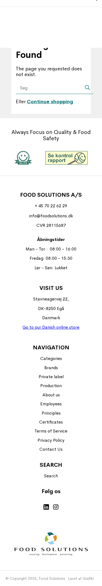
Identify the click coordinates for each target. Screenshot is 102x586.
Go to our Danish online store (51, 327)
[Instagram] (55, 507)
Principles (51, 413)
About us (51, 395)
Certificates (51, 422)
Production (51, 385)
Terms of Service (51, 431)
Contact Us (51, 449)
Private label (51, 377)
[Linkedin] (46, 507)
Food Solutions (52, 578)
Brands (51, 368)
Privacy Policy (51, 440)
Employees (51, 404)
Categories (51, 358)
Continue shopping (50, 102)
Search (51, 476)
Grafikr (88, 578)
